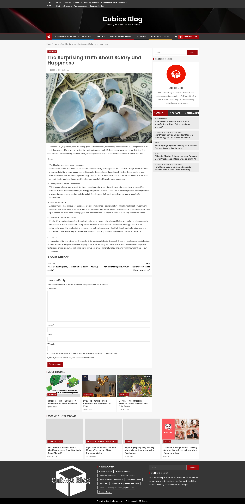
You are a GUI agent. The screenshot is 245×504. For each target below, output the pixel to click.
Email (50, 334)
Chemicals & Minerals (73, 2)
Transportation (80, 6)
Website (51, 344)
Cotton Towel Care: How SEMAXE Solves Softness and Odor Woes (133, 404)
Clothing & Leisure (64, 6)
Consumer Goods (160, 36)
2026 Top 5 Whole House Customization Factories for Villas (97, 404)
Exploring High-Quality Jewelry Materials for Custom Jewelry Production (139, 450)
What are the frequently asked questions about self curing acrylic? (72, 266)
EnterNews (131, 501)
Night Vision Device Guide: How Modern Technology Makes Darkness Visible (101, 450)
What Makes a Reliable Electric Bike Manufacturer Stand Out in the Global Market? (172, 124)
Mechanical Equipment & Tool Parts (73, 36)
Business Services (97, 6)
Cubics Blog (122, 19)
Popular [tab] (176, 113)
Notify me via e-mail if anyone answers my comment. (72, 357)
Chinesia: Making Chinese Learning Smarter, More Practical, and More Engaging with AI (180, 450)
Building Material (91, 2)
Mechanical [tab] (193, 113)
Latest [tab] (159, 113)
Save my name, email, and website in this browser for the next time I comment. (84, 353)
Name (50, 325)
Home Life (141, 36)
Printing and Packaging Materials (113, 36)
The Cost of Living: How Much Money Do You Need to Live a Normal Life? (126, 266)
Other (58, 2)
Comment (52, 288)
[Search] (176, 36)
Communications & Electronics (114, 2)
